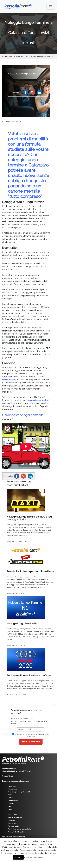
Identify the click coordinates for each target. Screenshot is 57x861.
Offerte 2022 (12, 823)
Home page (12, 786)
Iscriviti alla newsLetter (31, 742)
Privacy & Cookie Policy (34, 857)
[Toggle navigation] (50, 7)
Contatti (11, 803)
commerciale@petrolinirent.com (16, 781)
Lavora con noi (13, 800)
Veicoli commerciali (15, 817)
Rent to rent (12, 814)
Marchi (10, 795)
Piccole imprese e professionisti (19, 792)
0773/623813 (9, 776)
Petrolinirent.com (9, 769)
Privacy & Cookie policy (16, 832)
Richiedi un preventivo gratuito (19, 829)
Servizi (10, 797)
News (10, 809)
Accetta (18, 857)
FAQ (9, 806)
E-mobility (11, 820)
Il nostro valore (13, 789)
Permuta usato (13, 826)
